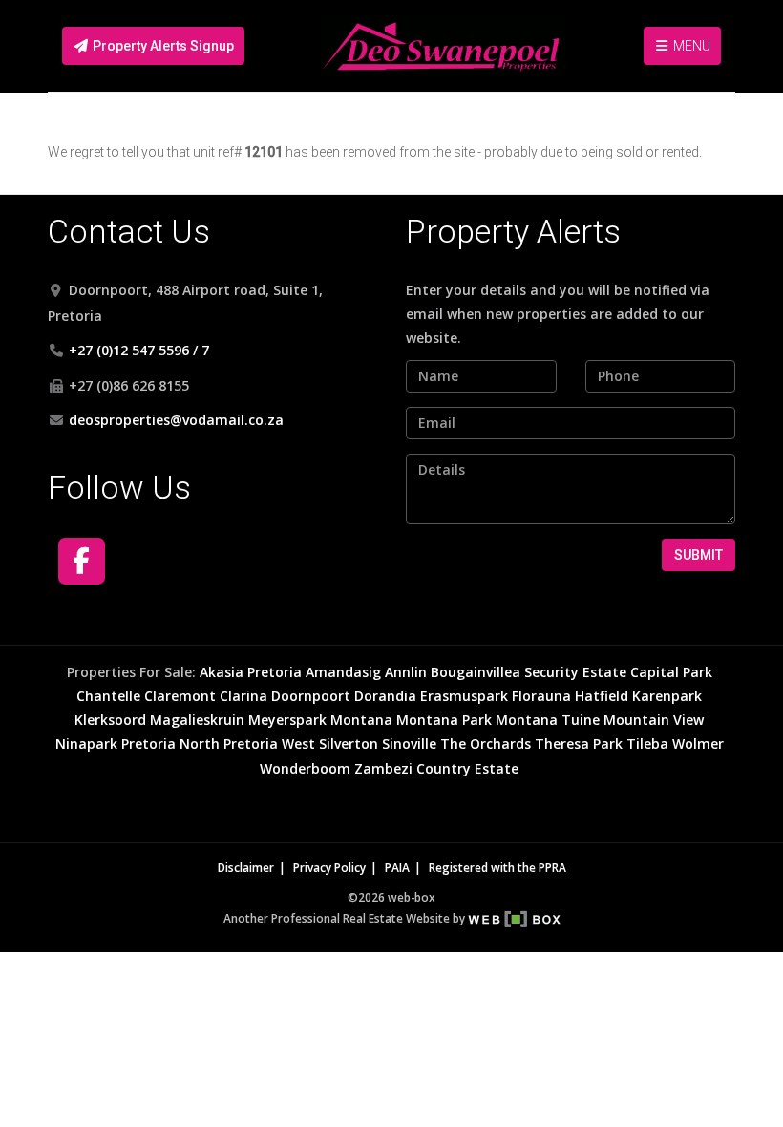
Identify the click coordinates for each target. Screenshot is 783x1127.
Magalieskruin (197, 720)
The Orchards (485, 743)
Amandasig (343, 672)
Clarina (243, 696)
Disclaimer (246, 867)
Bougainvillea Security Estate (528, 672)
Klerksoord (110, 720)
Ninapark (86, 743)
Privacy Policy (329, 867)
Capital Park (671, 672)
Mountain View (653, 720)
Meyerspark (287, 720)
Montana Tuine (548, 720)
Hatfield (601, 696)
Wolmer (698, 743)
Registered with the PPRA (497, 867)
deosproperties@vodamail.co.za (176, 420)
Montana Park (444, 720)
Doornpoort (310, 696)
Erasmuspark (464, 696)
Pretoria (274, 672)
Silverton (348, 743)
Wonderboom (305, 768)
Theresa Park (579, 743)
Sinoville (409, 743)
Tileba (647, 743)
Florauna (541, 696)
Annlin (406, 672)
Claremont (180, 696)
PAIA (397, 867)
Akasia (221, 672)
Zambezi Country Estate (436, 768)
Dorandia (385, 696)
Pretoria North (170, 743)
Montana (361, 720)
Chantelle (108, 696)
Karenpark (667, 696)
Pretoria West (269, 743)
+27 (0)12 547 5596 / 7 (139, 350)
